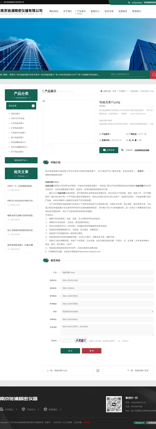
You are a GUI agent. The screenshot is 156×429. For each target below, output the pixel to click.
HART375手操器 (17, 118)
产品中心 (31, 409)
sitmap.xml (139, 423)
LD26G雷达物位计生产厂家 (69, 75)
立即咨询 (110, 150)
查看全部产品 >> (21, 160)
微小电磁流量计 (17, 137)
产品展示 (122, 91)
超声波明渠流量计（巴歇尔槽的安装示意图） (26, 245)
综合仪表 (12, 106)
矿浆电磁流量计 (17, 128)
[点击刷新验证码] (81, 340)
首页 (114, 91)
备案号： (48, 422)
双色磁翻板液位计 (18, 142)
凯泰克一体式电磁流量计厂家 (46, 75)
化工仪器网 (67, 422)
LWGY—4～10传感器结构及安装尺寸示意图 (26, 186)
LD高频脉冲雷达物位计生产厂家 (94, 75)
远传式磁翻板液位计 (19, 147)
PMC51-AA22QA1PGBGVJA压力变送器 (24, 201)
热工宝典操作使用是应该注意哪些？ (23, 230)
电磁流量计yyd (60, 370)
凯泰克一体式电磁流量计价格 (21, 75)
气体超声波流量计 (18, 133)
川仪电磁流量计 (17, 123)
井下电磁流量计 (17, 152)
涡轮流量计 (15, 114)
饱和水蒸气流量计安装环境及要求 (22, 215)
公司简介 (9, 409)
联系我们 (53, 409)
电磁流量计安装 (142, 370)
